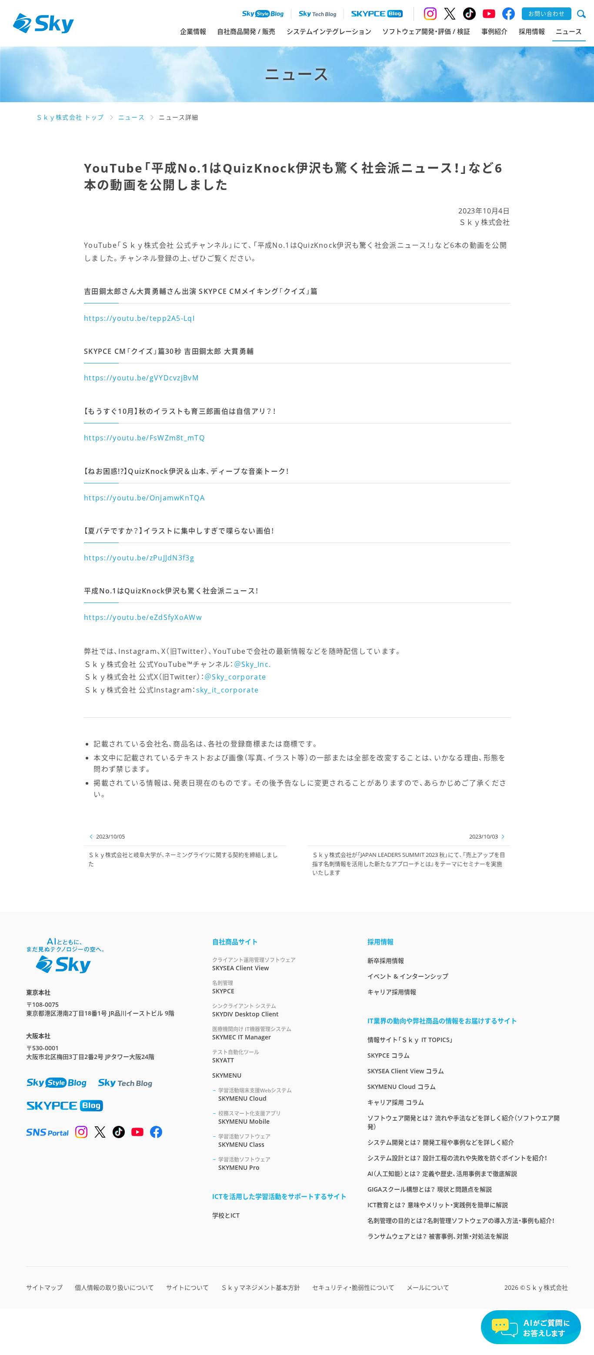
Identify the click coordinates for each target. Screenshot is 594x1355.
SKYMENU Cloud (255, 1094)
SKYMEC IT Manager (251, 1033)
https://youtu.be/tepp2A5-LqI (139, 318)
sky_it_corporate (227, 690)
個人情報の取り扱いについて (114, 1287)
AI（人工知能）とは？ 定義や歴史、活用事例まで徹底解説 (442, 1173)
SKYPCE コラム (388, 1055)
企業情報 (193, 31)
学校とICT (226, 1215)
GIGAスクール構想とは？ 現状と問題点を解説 (429, 1189)
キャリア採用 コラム (395, 1102)
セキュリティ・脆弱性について (353, 1287)
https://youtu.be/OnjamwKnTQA (144, 498)
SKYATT (235, 1056)
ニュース (569, 31)
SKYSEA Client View (254, 964)
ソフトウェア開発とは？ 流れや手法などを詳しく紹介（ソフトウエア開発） (463, 1122)
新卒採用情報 (385, 960)
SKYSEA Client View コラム (405, 1071)
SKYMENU (226, 1075)
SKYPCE (223, 987)
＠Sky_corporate (235, 677)
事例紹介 (494, 31)
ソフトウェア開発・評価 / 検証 (426, 31)
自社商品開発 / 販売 (246, 31)
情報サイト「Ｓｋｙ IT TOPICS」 (410, 1039)
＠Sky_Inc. (252, 664)
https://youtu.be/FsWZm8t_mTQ (144, 438)
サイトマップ (44, 1287)
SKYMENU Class (244, 1141)
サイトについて (187, 1287)
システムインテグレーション (329, 31)
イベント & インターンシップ (407, 976)
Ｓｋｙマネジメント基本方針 (260, 1287)
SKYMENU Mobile (249, 1117)
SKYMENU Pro (244, 1164)
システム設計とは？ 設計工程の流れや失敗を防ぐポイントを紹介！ (457, 1158)
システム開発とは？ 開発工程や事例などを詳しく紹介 (440, 1142)
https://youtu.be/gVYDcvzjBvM (141, 378)
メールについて (428, 1287)
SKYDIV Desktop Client (245, 1010)
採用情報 (532, 31)
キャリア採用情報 (391, 992)
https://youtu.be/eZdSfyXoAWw (143, 617)
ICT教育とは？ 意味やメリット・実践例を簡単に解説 (437, 1205)
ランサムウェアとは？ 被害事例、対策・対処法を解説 (437, 1236)
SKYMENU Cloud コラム (401, 1086)
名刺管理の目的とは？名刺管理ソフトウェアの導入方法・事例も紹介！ (461, 1220)
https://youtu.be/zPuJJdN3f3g (139, 558)
